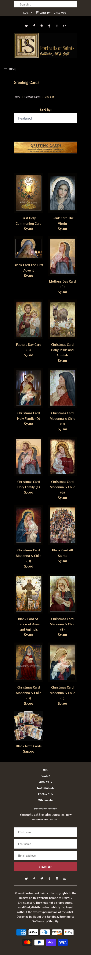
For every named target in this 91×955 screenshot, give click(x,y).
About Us (45, 782)
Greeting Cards (26, 82)
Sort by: (45, 110)
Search (45, 776)
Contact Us (45, 794)
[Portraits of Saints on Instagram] (57, 26)
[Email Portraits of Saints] (64, 26)
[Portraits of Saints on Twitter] (26, 26)
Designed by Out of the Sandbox (37, 917)
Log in (28, 12)
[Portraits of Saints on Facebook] (34, 26)
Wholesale (45, 800)
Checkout (61, 12)
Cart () (45, 12)
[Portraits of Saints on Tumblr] (49, 26)
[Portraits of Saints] (45, 46)
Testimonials (45, 788)
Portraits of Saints (36, 893)
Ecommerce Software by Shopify (53, 919)
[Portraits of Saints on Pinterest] (41, 26)
